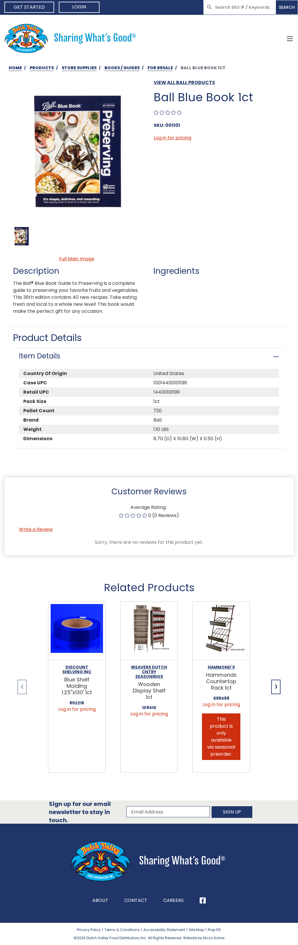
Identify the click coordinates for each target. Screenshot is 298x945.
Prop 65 (214, 929)
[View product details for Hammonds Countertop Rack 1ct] (221, 631)
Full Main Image (76, 258)
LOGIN (79, 6)
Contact (135, 900)
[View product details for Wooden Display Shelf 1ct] (149, 631)
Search (287, 7)
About (100, 900)
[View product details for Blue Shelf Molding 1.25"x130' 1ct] (76, 631)
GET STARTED (29, 7)
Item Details (39, 356)
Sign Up (232, 812)
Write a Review (36, 529)
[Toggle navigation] (290, 38)
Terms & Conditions (122, 929)
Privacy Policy (89, 929)
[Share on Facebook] (203, 900)
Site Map (196, 929)
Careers (173, 900)
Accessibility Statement (164, 929)
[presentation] (22, 687)
